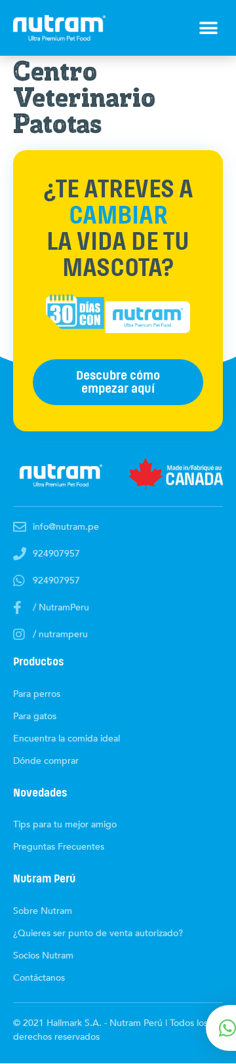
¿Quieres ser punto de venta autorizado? (98, 933)
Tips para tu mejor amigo (65, 824)
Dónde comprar (46, 761)
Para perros (36, 694)
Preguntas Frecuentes (58, 846)
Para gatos (34, 716)
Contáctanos (39, 978)
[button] (208, 28)
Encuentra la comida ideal (66, 738)
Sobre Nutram (42, 911)
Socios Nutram (43, 955)
